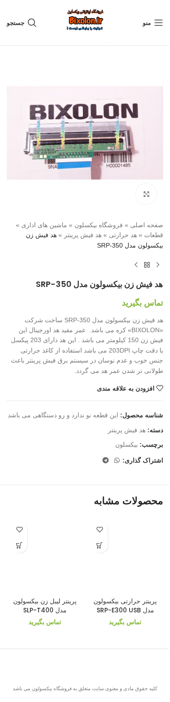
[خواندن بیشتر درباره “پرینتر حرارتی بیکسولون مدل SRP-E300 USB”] (100, 545)
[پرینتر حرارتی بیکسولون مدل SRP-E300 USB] (125, 555)
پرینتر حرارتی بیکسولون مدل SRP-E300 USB (125, 606)
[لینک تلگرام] (106, 460)
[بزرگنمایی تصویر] (146, 194)
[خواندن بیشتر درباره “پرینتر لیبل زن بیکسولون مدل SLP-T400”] (19, 545)
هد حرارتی (123, 235)
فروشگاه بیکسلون (98, 225)
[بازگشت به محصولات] (146, 264)
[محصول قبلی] (157, 264)
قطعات (153, 235)
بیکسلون (126, 444)
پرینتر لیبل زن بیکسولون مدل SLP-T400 (45, 606)
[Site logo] (85, 22)
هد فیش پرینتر (83, 235)
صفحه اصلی (146, 225)
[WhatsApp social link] (117, 460)
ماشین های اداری (44, 225)
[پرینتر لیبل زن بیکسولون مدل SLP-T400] (45, 555)
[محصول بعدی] (136, 264)
